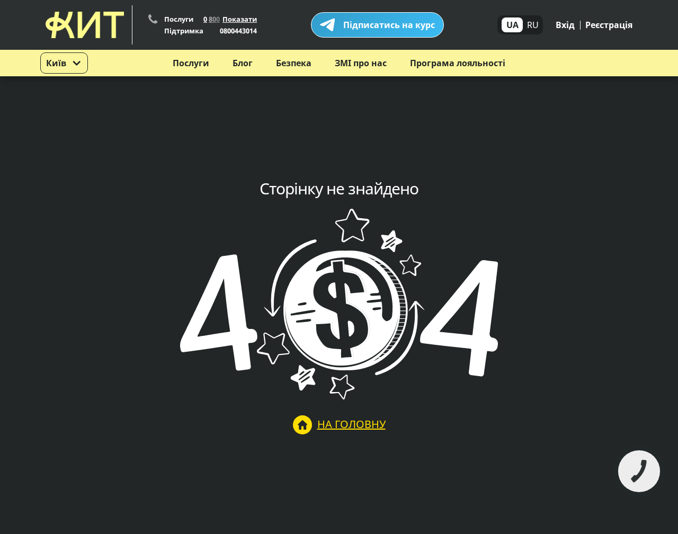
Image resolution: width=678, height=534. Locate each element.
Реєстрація (608, 25)
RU (533, 25)
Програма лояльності (457, 63)
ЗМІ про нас (361, 63)
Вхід (565, 25)
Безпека (293, 63)
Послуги (191, 63)
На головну (351, 424)
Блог (243, 63)
